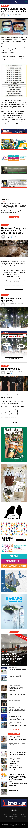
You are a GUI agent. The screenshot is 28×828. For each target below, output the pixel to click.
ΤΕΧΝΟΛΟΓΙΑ (23, 816)
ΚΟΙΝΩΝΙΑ (14, 814)
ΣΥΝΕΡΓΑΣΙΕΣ (22, 814)
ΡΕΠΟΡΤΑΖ (15, 818)
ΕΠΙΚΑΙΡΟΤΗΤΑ (6, 814)
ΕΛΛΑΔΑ (5, 816)
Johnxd (8, 237)
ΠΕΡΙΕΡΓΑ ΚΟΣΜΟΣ (13, 816)
